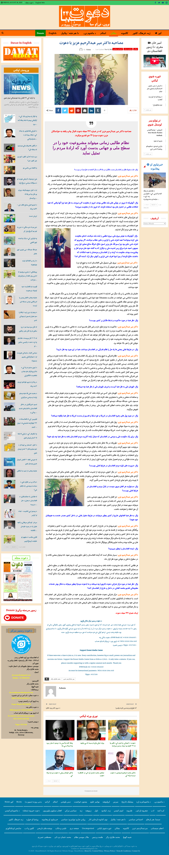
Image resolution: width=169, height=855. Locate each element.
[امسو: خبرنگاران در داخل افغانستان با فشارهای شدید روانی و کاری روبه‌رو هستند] (9, 406)
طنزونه (129, 811)
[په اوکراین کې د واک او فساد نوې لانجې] (9, 240)
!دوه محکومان (157, 104)
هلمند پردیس (97, 837)
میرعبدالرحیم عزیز (140, 828)
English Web (40, 3)
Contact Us (136, 851)
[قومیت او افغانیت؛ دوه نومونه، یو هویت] (9, 289)
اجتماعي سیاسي (117, 49)
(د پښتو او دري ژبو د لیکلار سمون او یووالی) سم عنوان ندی (28, 316)
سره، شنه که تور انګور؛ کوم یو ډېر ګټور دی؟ (27, 158)
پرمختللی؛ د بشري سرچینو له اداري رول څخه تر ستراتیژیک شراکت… (27, 275)
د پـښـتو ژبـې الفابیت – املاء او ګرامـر (27, 513)
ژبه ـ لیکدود (106, 811)
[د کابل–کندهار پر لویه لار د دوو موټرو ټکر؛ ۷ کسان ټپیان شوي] (9, 447)
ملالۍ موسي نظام (81, 837)
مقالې (113, 33)
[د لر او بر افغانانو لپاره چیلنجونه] (9, 263)
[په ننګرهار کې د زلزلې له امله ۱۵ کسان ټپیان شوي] (9, 436)
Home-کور (9, 802)
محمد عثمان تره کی (62, 837)
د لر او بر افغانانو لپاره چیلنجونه (29, 262)
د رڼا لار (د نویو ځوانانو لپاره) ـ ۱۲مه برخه (27, 384)
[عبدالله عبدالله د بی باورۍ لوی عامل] (9, 252)
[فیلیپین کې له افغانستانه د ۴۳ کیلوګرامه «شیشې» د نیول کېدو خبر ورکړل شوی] (9, 421)
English (52, 33)
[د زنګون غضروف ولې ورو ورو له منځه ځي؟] (9, 148)
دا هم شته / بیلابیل (70, 33)
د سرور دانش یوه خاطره (53, 707)
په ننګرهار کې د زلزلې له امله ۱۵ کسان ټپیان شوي (27, 435)
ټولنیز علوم (94, 802)
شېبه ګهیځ (127, 837)
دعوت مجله (29, 3)
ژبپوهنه (88, 811)
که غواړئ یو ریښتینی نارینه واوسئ (126, 707)
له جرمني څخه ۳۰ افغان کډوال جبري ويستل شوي (27, 461)
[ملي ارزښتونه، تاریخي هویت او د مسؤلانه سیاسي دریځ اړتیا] (9, 181)
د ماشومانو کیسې (12, 811)
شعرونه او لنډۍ (141, 811)
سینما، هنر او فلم (153, 819)
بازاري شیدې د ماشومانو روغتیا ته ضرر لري (154, 147)
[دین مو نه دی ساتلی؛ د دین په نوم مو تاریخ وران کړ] (9, 229)
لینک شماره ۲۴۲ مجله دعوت (127, 613)
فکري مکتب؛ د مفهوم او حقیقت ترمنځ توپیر (29, 539)
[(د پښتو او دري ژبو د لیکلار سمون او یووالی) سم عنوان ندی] (9, 314)
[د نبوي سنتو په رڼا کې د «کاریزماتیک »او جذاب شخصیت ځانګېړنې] (9, 370)
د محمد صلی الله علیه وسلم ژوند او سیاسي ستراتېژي (28, 395)
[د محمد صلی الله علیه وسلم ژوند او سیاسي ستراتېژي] (9, 395)
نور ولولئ (148, 110)
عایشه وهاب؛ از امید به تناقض (27, 470)
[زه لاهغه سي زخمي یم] (9, 170)
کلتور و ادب (29, 828)
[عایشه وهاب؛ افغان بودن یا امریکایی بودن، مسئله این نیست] (9, 300)
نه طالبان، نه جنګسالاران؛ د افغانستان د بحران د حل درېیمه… (28, 500)
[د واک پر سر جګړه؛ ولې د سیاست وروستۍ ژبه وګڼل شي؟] (9, 484)
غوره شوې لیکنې (104, 828)
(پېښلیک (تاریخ (127, 802)
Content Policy (97, 851)
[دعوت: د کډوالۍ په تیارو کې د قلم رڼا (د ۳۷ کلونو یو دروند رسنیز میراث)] (122, 730)
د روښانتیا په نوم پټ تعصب (155, 98)
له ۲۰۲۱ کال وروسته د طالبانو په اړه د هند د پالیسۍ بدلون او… (27, 342)
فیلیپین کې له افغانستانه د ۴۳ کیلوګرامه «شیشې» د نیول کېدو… (27, 423)
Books (19, 802)
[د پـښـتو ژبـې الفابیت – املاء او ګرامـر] (9, 513)
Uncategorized (88, 828)
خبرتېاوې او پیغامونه (50, 819)
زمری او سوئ (158, 140)
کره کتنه (160, 811)
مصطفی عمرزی (44, 837)
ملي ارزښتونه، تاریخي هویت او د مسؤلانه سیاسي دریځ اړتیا (27, 181)
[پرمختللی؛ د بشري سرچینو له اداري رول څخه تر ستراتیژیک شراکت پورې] (9, 274)
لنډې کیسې (118, 811)
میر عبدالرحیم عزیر (68, 679)
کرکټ (47, 802)
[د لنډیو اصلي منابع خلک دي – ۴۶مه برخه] (9, 207)
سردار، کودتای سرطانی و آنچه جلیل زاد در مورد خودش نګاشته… (27, 526)
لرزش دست (33, 216)
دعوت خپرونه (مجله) (31, 811)
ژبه (81, 811)
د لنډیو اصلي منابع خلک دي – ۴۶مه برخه (27, 206)
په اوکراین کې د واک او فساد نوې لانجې (27, 240)
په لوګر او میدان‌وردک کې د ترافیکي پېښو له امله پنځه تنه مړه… (27, 120)
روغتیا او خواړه (32, 819)
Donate (40, 33)
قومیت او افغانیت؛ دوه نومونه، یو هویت (29, 288)
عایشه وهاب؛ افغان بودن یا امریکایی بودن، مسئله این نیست (28, 301)
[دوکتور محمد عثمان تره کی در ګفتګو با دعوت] (91, 760)
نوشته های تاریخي (44, 828)
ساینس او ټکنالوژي (13, 828)
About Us (87, 851)
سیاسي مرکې (128, 49)
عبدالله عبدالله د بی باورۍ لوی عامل (27, 251)
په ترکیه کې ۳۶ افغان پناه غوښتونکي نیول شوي (19, 97)
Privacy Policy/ (109, 851)
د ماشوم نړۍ (89, 33)
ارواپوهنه (106, 802)
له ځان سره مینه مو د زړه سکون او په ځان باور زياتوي (28, 329)
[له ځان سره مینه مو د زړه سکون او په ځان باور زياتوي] (9, 329)
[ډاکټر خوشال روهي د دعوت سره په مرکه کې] (60, 760)
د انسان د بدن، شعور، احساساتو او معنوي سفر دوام (154, 88)
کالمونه (124, 33)
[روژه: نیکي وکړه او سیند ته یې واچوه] (91, 730)
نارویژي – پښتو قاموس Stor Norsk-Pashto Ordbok (154, 132)
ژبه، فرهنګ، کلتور (141, 33)
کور (160, 33)
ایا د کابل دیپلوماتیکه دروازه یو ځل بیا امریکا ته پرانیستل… (27, 194)
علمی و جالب (61, 828)
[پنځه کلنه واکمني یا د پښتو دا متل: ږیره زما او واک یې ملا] (60, 730)
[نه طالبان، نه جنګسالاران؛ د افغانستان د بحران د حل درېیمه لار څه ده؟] (9, 499)
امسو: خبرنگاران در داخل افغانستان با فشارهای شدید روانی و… (28, 408)
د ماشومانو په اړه (143, 802)
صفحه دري (74, 828)
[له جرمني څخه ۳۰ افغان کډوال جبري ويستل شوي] (9, 462)
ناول (96, 811)
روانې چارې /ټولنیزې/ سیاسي (73, 819)
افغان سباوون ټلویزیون (52, 811)
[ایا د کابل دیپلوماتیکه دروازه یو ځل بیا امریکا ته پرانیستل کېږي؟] (9, 192)
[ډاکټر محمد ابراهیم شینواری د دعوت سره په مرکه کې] (122, 760)
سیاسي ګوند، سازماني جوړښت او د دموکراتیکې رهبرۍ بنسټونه (27, 356)
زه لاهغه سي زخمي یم (30, 167)
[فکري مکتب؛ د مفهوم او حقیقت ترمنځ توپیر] (9, 539)
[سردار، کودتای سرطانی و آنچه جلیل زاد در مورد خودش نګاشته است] (9, 524)
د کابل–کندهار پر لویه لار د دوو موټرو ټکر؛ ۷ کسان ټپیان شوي (27, 449)
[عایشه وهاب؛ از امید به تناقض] (9, 473)
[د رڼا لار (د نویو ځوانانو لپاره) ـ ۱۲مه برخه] (9, 384)
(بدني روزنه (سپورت (33, 802)
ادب (152, 811)
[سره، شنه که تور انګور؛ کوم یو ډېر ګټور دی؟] (9, 159)
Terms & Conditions (123, 851)
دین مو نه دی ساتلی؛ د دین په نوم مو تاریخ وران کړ (27, 229)
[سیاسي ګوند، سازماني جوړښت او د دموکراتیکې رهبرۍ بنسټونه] (9, 355)
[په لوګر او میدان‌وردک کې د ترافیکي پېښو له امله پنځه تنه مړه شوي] (9, 118)
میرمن (115, 802)
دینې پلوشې (66, 802)
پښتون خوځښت (80, 802)
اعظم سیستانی (157, 828)
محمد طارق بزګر (55, 679)
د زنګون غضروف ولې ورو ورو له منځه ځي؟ (27, 147)
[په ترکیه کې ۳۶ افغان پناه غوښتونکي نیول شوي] (21, 84)
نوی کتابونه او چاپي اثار (98, 819)
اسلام (103, 33)
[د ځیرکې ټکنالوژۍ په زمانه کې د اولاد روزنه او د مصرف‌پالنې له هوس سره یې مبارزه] (9, 133)
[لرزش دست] (9, 218)
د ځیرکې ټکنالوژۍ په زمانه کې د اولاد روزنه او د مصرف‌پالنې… (28, 134)
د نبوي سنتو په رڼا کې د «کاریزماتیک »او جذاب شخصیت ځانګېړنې (29, 371)
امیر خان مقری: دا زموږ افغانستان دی (154, 47)
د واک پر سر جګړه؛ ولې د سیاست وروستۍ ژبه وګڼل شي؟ (28, 486)
